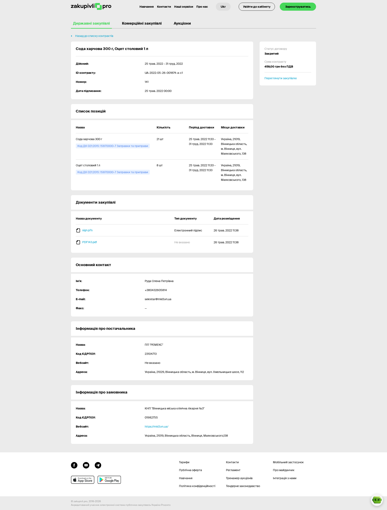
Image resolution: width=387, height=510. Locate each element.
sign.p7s (87, 230)
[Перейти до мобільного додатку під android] (109, 480)
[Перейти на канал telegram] (98, 465)
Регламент (233, 470)
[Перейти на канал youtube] (86, 465)
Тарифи (184, 462)
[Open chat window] (377, 500)
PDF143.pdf (89, 242)
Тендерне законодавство (243, 486)
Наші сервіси (183, 6)
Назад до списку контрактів (94, 36)
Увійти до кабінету (256, 6)
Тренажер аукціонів (239, 478)
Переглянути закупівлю (280, 78)
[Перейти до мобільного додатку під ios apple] (82, 480)
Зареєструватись (298, 6)
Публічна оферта (190, 470)
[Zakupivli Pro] (91, 6)
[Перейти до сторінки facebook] (74, 465)
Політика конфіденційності (197, 486)
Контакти (164, 6)
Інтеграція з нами (284, 478)
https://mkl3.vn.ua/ (156, 426)
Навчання (146, 6)
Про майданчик (283, 470)
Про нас (202, 6)
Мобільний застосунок (288, 462)
